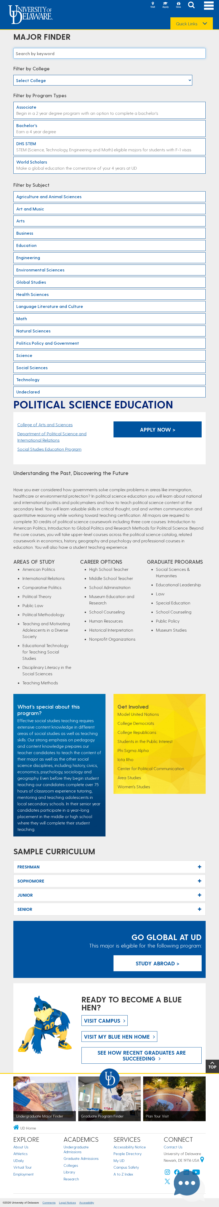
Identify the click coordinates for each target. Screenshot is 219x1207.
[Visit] (153, 5)
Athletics (20, 1153)
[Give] (178, 5)
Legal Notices (67, 1202)
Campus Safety (126, 1167)
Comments (49, 1202)
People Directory (128, 1153)
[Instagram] (167, 1173)
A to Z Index (123, 1174)
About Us (20, 1147)
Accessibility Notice (130, 1147)
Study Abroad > (157, 963)
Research (71, 1179)
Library (69, 1172)
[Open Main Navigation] (209, 5)
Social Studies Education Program (49, 449)
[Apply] (166, 5)
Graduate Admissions (81, 1158)
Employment (23, 1174)
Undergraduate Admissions (76, 1149)
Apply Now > (157, 429)
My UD (119, 1160)
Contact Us (173, 1147)
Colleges (71, 1165)
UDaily (18, 1160)
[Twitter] (167, 1182)
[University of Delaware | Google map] (202, 1160)
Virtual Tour (22, 1167)
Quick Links (186, 23)
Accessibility (86, 1202)
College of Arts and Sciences (45, 424)
